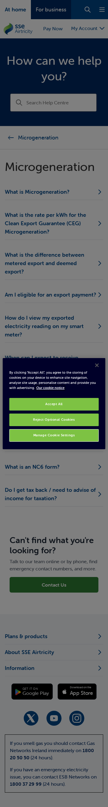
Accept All (54, 404)
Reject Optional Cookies (54, 419)
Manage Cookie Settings (54, 435)
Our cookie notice (50, 388)
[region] (54, 403)
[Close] (97, 365)
